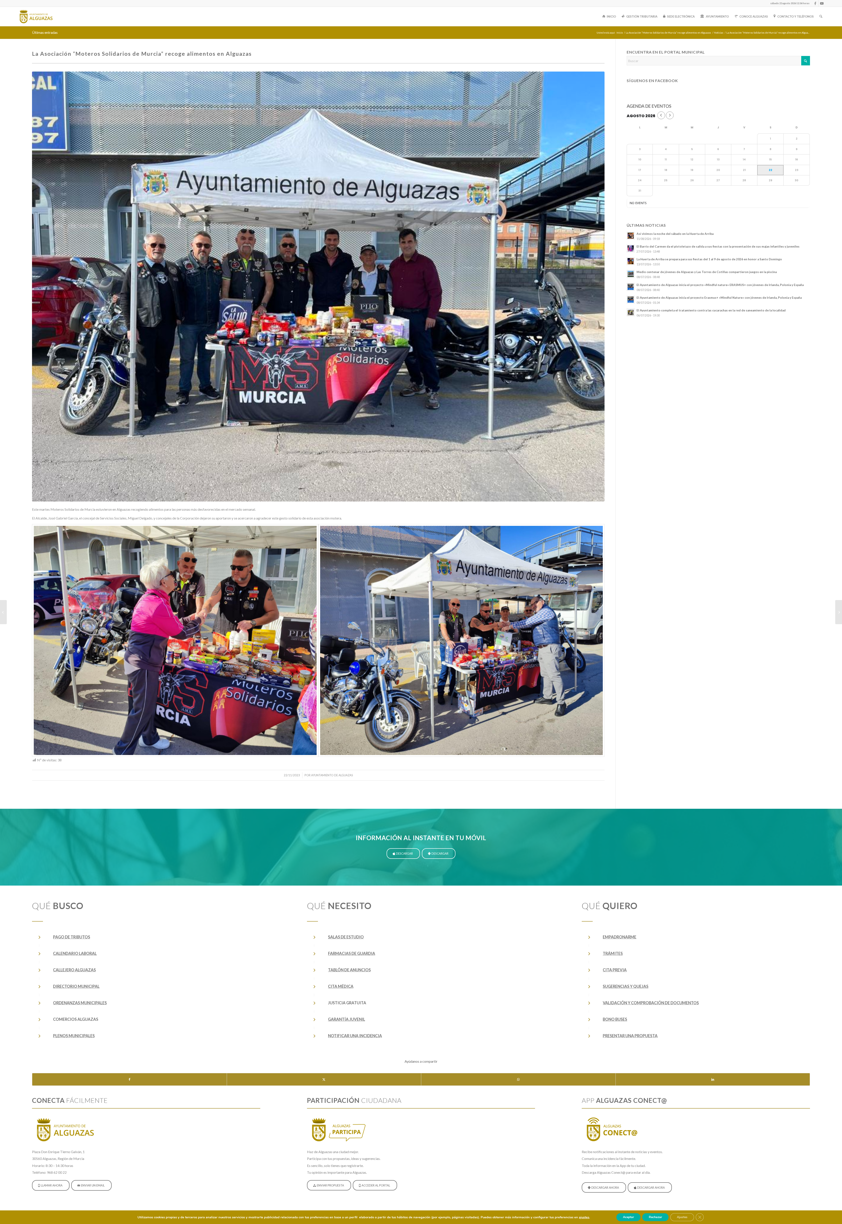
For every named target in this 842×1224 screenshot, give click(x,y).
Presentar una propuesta (630, 1035)
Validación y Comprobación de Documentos (651, 1002)
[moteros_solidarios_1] (318, 286)
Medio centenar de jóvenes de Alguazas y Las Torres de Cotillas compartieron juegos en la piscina (707, 272)
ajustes (584, 1217)
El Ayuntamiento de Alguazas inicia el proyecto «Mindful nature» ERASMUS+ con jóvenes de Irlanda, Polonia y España (720, 285)
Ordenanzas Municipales (80, 1002)
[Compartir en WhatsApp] (518, 1079)
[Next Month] (670, 115)
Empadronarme (619, 937)
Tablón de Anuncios (349, 969)
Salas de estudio (346, 937)
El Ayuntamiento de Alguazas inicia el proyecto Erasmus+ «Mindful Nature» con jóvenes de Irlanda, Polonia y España (719, 297)
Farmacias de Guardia (351, 953)
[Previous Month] (661, 115)
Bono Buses (615, 1019)
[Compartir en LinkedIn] (713, 1079)
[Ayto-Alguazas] (36, 16)
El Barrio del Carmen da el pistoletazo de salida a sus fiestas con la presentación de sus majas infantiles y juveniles (718, 246)
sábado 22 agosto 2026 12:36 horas (790, 3)
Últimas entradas (45, 32)
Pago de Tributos (71, 937)
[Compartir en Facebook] (129, 1079)
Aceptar (628, 1217)
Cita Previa (615, 969)
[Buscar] (821, 16)
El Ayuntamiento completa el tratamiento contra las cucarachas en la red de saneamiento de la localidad (711, 310)
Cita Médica (340, 986)
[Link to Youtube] (822, 3)
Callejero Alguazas (74, 969)
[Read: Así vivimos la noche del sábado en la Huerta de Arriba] (631, 236)
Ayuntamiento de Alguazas (332, 775)
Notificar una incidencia (355, 1035)
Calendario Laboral (75, 953)
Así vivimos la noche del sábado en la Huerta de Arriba (675, 233)
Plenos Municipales (74, 1035)
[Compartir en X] (324, 1079)
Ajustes (682, 1217)
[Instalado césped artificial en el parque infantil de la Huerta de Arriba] (838, 612)
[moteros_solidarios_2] (175, 640)
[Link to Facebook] (815, 3)
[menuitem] (789, 3)
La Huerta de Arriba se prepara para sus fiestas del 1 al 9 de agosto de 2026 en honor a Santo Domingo (709, 259)
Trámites (613, 953)
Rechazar (655, 1217)
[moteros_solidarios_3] (461, 640)
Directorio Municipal (76, 986)
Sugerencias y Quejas (625, 986)
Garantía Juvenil (346, 1019)
